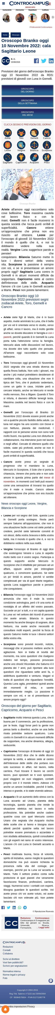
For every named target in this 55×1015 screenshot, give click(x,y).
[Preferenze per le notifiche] (5, 1009)
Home (5, 35)
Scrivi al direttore (11, 959)
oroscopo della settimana (27, 101)
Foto (5, 978)
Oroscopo (30, 7)
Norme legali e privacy (14, 975)
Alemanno (20, 10)
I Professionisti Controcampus (40, 27)
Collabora (8, 954)
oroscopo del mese (27, 113)
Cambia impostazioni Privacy (20, 1006)
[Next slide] (52, 17)
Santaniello (7, 10)
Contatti (7, 950)
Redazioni (8, 947)
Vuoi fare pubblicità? (13, 962)
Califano (45, 10)
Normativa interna (12, 971)
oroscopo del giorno (27, 90)
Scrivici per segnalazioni (15, 966)
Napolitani (32, 10)
